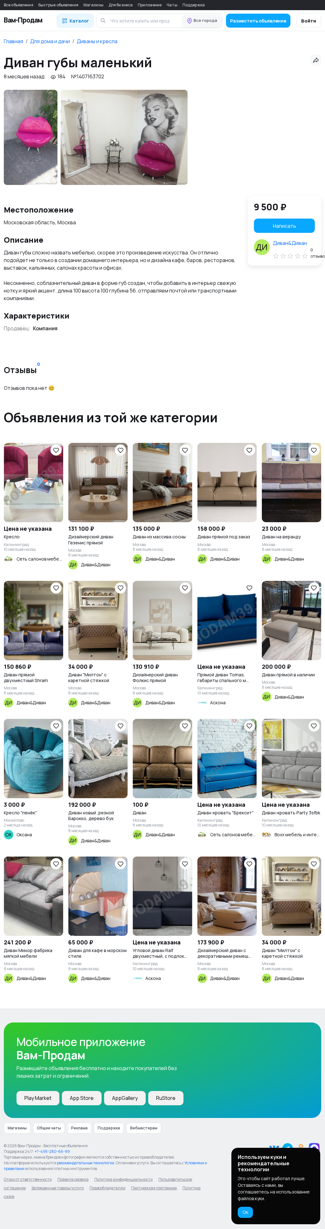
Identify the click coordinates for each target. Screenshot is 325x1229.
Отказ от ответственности (28, 1179)
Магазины (93, 5)
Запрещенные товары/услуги (57, 1188)
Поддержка (193, 5)
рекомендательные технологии (85, 1163)
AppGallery (125, 1097)
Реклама (79, 1128)
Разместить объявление (258, 21)
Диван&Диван (290, 243)
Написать (284, 225)
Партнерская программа (154, 1188)
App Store (82, 1097)
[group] (30, 137)
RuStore (166, 1097)
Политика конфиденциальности (123, 1179)
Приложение (150, 5)
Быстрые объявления (58, 5)
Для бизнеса (121, 5)
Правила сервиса (73, 1179)
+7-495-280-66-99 (52, 1151)
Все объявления (18, 5)
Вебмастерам (143, 1128)
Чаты (172, 5)
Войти (308, 21)
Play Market (37, 1097)
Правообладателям (107, 1188)
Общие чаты (49, 1128)
